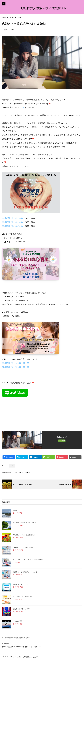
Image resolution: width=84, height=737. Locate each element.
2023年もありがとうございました (24, 522)
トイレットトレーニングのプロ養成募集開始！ (29, 559)
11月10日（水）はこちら (12, 218)
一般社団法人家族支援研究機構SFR (42, 8)
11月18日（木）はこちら (12, 222)
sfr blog (19, 17)
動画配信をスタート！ (20, 584)
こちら (21, 107)
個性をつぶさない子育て (21, 609)
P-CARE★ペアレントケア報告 (23, 547)
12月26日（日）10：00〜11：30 (15, 367)
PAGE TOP (79, 712)
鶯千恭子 (6, 30)
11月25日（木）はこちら (12, 226)
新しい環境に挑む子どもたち (23, 596)
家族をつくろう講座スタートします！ (26, 572)
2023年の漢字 (17, 621)
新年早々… (16, 510)
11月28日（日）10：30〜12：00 (15, 363)
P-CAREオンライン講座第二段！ (24, 535)
